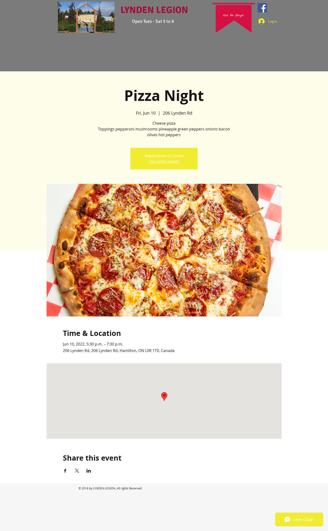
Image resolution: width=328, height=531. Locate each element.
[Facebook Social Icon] (262, 7)
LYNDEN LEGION (154, 10)
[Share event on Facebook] (65, 471)
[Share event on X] (77, 471)
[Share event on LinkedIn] (88, 471)
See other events (164, 161)
